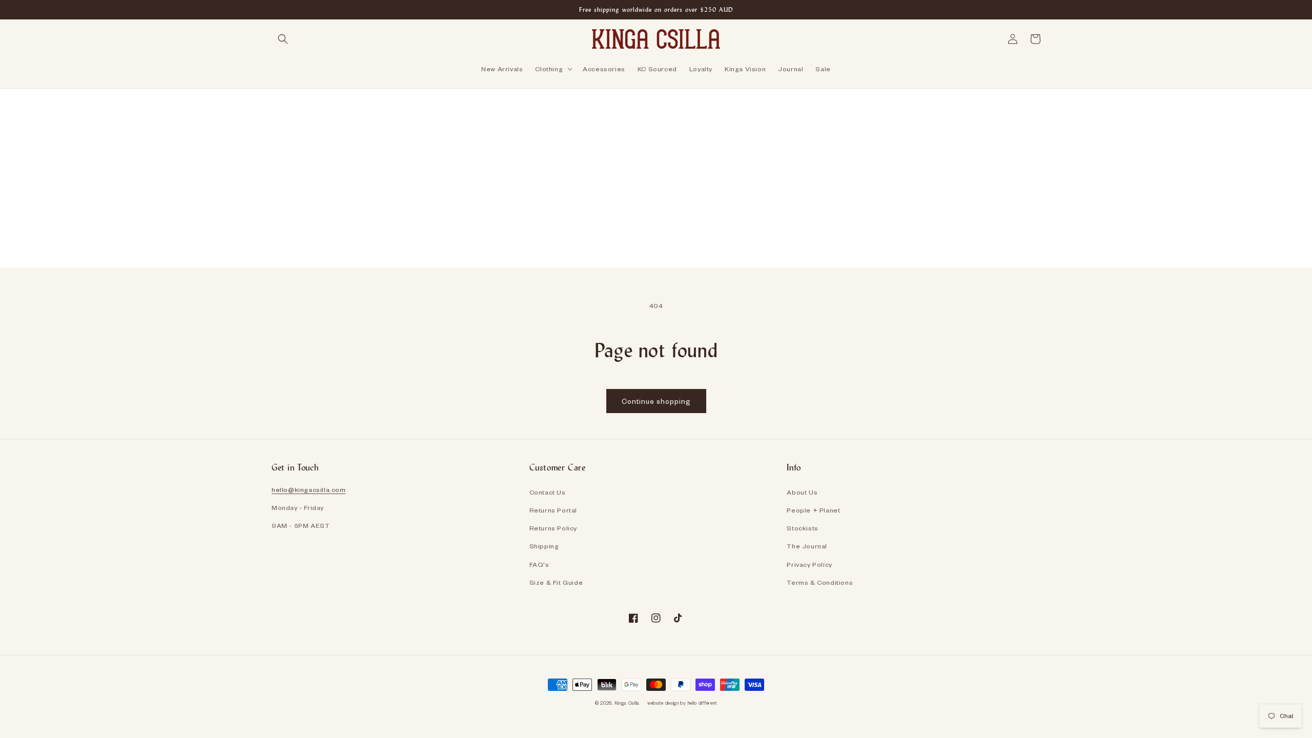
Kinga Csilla (627, 703)
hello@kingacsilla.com (309, 489)
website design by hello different (682, 703)
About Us (802, 492)
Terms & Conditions (820, 582)
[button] (283, 39)
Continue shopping (656, 401)
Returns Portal (553, 510)
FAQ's (539, 564)
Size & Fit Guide (556, 582)
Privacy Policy (809, 564)
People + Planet (813, 510)
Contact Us (547, 492)
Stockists (802, 528)
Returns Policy (553, 528)
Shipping (544, 546)
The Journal (807, 546)
